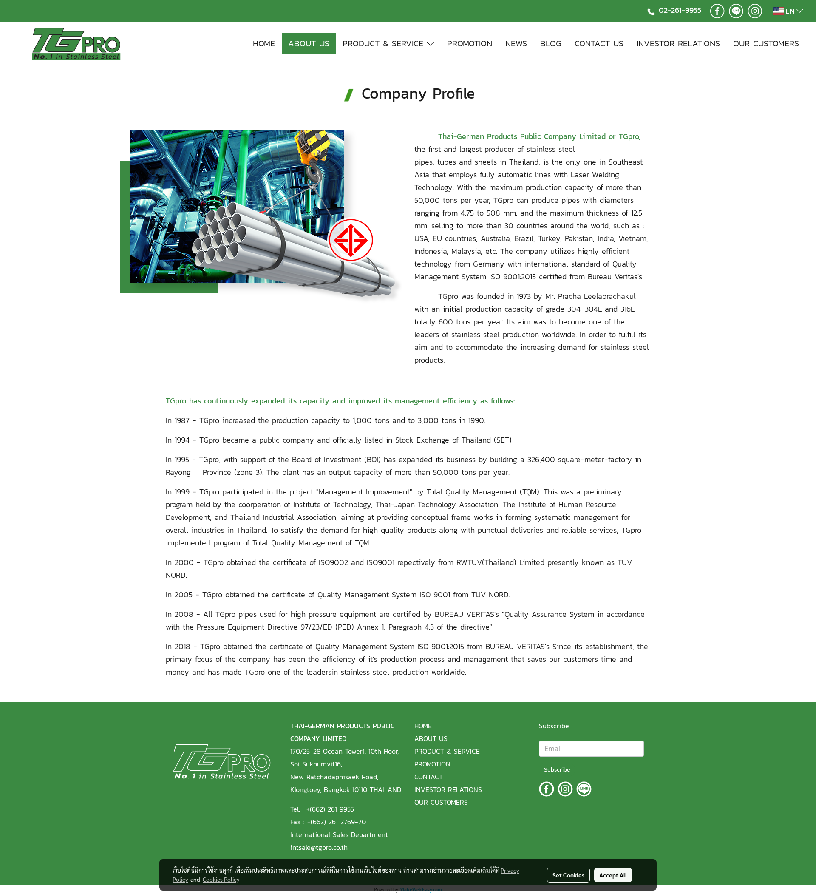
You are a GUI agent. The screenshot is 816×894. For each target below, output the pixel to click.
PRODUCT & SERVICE (385, 43)
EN (790, 11)
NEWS (516, 43)
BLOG (550, 43)
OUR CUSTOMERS (766, 43)
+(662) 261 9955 (330, 809)
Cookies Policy (221, 879)
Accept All (613, 875)
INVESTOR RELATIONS (678, 43)
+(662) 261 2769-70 (336, 822)
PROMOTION (469, 43)
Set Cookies (568, 875)
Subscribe (557, 769)
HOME (264, 43)
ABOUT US (308, 43)
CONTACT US (599, 43)
